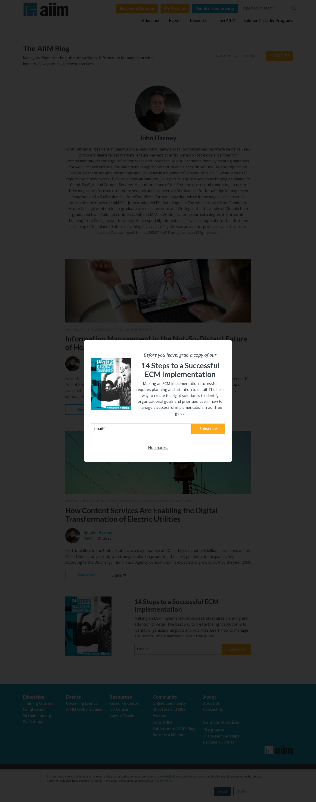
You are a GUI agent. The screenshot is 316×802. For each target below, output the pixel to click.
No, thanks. (158, 447)
